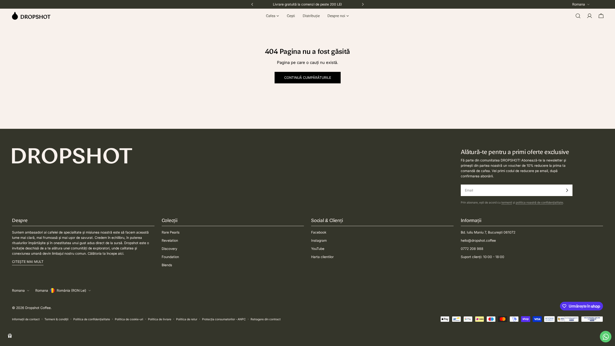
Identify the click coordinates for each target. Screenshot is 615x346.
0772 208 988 (472, 249)
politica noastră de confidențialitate (539, 202)
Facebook (318, 232)
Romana (578, 4)
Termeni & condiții (56, 319)
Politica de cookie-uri (129, 319)
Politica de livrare (159, 319)
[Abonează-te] (567, 190)
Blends (167, 265)
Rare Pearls (170, 232)
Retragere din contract (266, 319)
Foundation (170, 257)
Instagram (319, 240)
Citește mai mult (27, 262)
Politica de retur (186, 319)
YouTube (317, 249)
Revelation (170, 240)
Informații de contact (26, 319)
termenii (506, 202)
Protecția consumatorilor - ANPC (224, 319)
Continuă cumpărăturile (307, 77)
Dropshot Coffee (38, 308)
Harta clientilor (322, 257)
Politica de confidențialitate (91, 319)
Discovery (169, 249)
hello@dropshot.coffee (478, 240)
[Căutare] (578, 16)
